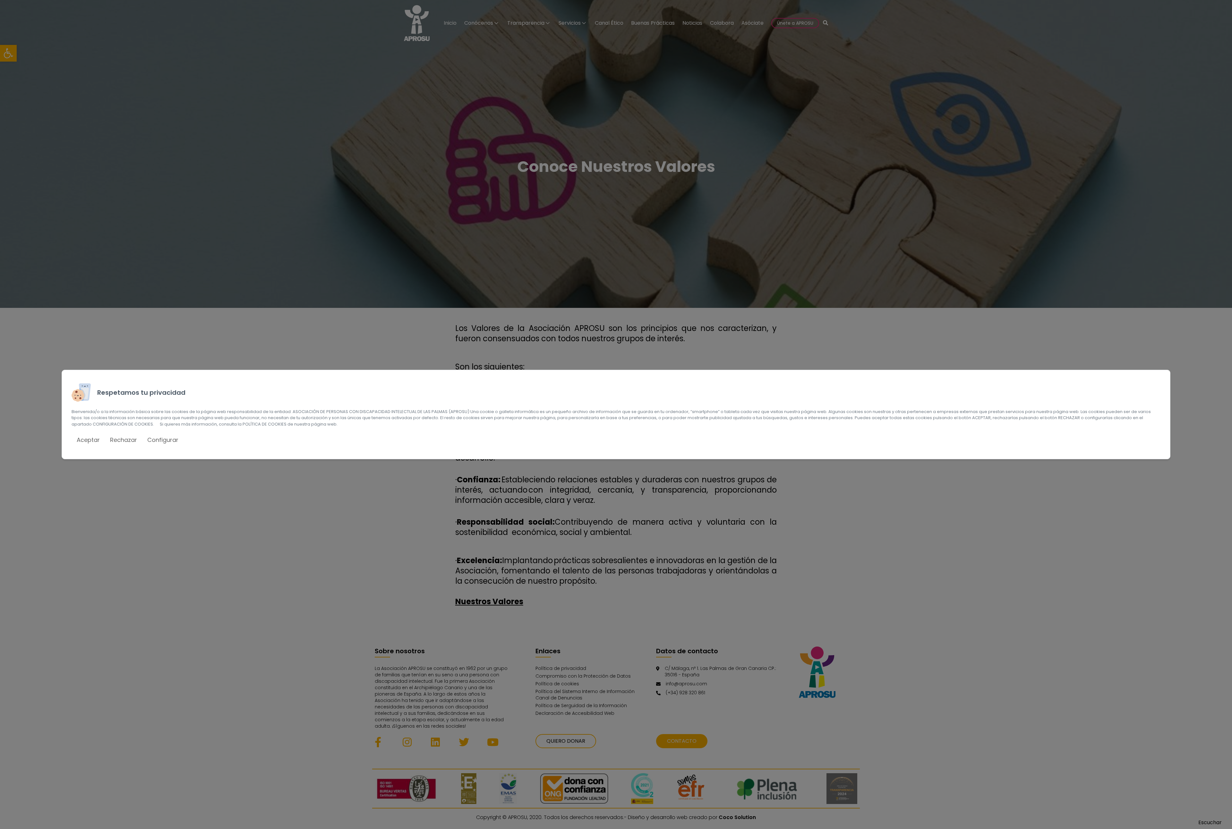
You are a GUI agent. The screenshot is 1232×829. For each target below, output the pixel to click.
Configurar (162, 440)
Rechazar (123, 440)
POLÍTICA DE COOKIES (265, 424)
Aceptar (88, 440)
